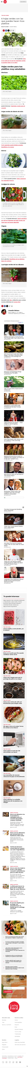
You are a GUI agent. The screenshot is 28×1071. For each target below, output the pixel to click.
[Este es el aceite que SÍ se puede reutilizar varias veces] (14, 642)
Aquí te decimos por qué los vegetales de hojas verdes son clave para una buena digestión (14, 220)
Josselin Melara (13, 26)
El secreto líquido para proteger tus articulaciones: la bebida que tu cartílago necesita (17, 905)
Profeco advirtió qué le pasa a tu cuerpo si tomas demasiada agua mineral (13, 961)
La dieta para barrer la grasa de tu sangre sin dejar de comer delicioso (17, 887)
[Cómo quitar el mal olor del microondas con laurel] (14, 739)
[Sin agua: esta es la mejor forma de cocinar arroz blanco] (14, 715)
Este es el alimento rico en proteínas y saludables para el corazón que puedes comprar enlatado (17, 817)
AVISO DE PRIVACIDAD (13, 995)
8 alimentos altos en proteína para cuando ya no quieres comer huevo (13, 956)
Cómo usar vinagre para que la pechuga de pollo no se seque (12, 678)
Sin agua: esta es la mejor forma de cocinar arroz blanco (13, 727)
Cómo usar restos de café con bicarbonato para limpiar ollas (12, 702)
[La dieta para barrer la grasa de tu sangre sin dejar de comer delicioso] (6, 886)
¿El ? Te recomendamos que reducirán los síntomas (14, 949)
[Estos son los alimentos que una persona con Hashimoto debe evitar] (6, 833)
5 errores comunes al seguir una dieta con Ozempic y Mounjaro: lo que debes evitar (14, 943)
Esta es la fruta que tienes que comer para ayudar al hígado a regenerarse (14, 937)
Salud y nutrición (14, 812)
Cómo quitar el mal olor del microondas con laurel (11, 751)
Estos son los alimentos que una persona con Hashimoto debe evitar (17, 834)
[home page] (5, 1)
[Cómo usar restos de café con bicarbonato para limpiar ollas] (14, 690)
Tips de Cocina (5, 15)
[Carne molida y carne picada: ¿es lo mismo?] (14, 617)
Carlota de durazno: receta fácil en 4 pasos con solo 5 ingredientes (17, 848)
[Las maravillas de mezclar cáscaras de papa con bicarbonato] (14, 764)
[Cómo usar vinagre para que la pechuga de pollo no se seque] (14, 666)
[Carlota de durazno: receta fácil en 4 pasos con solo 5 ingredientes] (6, 848)
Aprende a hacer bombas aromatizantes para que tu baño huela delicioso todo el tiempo (14, 968)
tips (10, 300)
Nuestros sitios (19, 1017)
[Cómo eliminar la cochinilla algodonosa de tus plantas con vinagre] (14, 788)
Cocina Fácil (17, 302)
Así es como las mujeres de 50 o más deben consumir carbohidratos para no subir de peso (17, 870)
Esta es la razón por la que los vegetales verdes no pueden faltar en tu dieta (13, 60)
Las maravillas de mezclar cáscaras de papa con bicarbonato (14, 775)
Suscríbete (23, 1)
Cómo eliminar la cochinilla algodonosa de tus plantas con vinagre (12, 801)
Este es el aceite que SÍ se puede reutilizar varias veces (13, 653)
